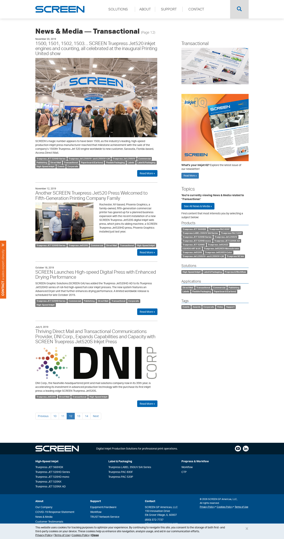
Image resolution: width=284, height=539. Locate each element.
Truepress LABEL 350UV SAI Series (200, 233)
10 (54, 416)
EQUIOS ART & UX (192, 248)
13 (78, 416)
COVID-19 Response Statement (54, 511)
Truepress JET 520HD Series (51, 158)
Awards (197, 307)
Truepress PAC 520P (231, 233)
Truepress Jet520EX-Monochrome (221, 248)
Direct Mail (55, 162)
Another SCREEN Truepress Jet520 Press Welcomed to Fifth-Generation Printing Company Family (91, 195)
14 (86, 416)
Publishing (42, 162)
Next (96, 416)
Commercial (144, 158)
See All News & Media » (198, 206)
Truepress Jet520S (78, 245)
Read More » (147, 173)
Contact (150, 501)
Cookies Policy (80, 535)
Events (61, 166)
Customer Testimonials (49, 521)
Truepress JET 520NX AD (227, 240)
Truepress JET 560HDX (194, 229)
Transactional (71, 162)
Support (230, 307)
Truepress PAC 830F (219, 229)
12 (70, 416)
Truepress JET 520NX (194, 244)
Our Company (43, 507)
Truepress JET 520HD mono (197, 240)
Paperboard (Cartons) (92, 162)
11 (62, 416)
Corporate (72, 166)
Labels (131, 162)
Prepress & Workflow (235, 272)
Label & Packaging (146, 162)
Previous (43, 416)
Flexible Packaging (115, 162)
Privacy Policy (43, 535)
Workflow (187, 467)
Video (220, 307)
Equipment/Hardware (103, 507)
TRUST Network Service (104, 516)
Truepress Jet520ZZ (218, 244)
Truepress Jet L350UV (124, 158)
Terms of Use (62, 535)
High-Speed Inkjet (45, 166)
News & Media (44, 516)
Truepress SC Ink (235, 256)
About (39, 501)
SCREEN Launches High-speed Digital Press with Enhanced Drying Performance (95, 274)
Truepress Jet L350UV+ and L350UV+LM (89, 158)
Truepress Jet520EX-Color (218, 252)
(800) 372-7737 (154, 519)
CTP (184, 471)
